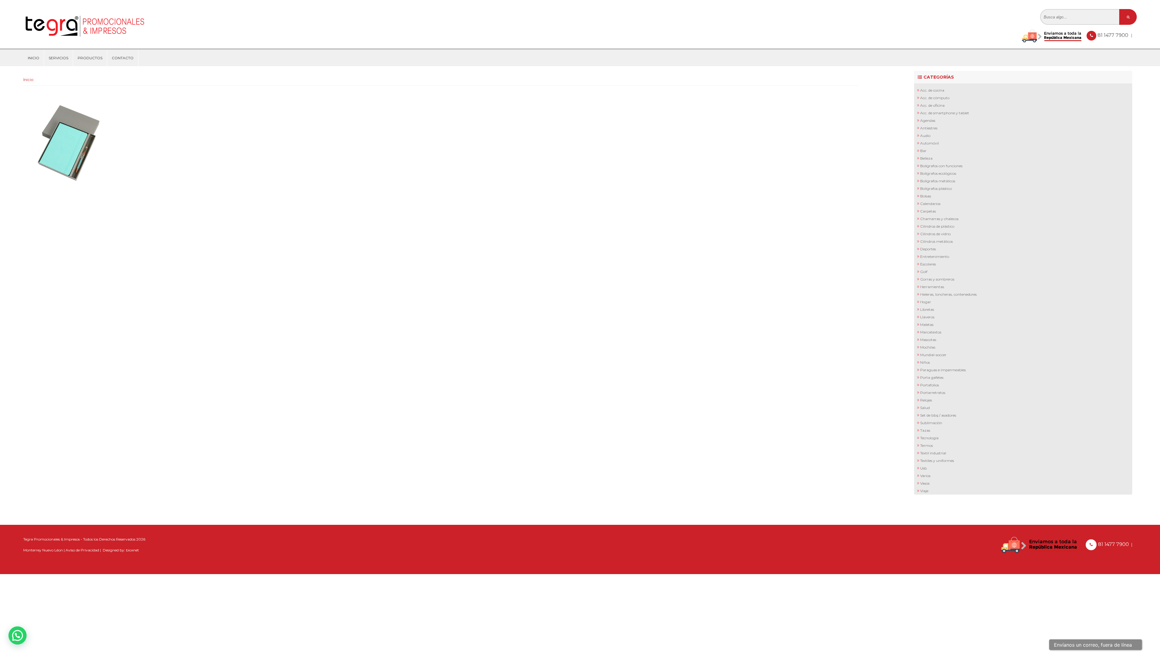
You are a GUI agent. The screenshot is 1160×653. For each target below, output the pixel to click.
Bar (923, 150)
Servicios (58, 58)
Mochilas (927, 347)
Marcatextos (930, 332)
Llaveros (927, 317)
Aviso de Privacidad (82, 550)
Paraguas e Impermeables (943, 370)
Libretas (927, 309)
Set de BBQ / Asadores (938, 415)
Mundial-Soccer (933, 354)
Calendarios (930, 203)
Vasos (925, 483)
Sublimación (931, 423)
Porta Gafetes (931, 377)
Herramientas (932, 286)
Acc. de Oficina (932, 105)
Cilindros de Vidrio (935, 234)
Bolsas (925, 196)
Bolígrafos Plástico (936, 188)
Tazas (925, 430)
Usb (923, 468)
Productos (90, 58)
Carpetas (928, 211)
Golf (923, 271)
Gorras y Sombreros (937, 279)
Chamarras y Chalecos (939, 218)
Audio (925, 135)
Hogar (925, 302)
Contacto (123, 58)
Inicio (33, 58)
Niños (925, 362)
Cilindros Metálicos (936, 241)
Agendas (927, 120)
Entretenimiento (934, 256)
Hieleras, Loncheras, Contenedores (948, 294)
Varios (925, 475)
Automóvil (929, 143)
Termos (926, 445)
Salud (925, 407)
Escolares (928, 264)
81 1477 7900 (1113, 35)
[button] (17, 635)
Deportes (928, 249)
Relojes (926, 400)
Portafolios (929, 385)
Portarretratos (932, 392)
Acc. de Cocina (932, 90)
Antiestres (928, 128)
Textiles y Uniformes (937, 460)
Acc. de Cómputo (934, 98)
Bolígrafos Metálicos (937, 181)
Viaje (924, 491)
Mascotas (928, 339)
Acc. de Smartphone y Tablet (944, 113)
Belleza (926, 158)
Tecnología (929, 438)
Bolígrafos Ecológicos (938, 173)
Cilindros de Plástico (937, 226)
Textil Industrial (933, 453)
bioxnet (132, 550)
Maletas (926, 324)
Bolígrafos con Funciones (941, 166)
